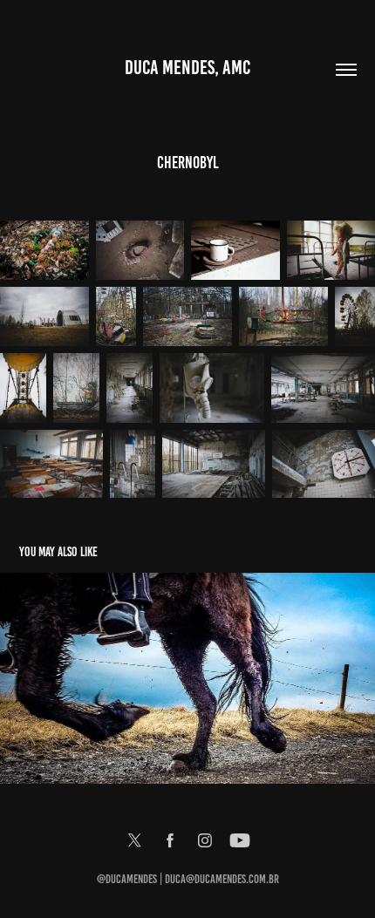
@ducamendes (127, 879)
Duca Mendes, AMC (187, 67)
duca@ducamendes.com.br (222, 879)
